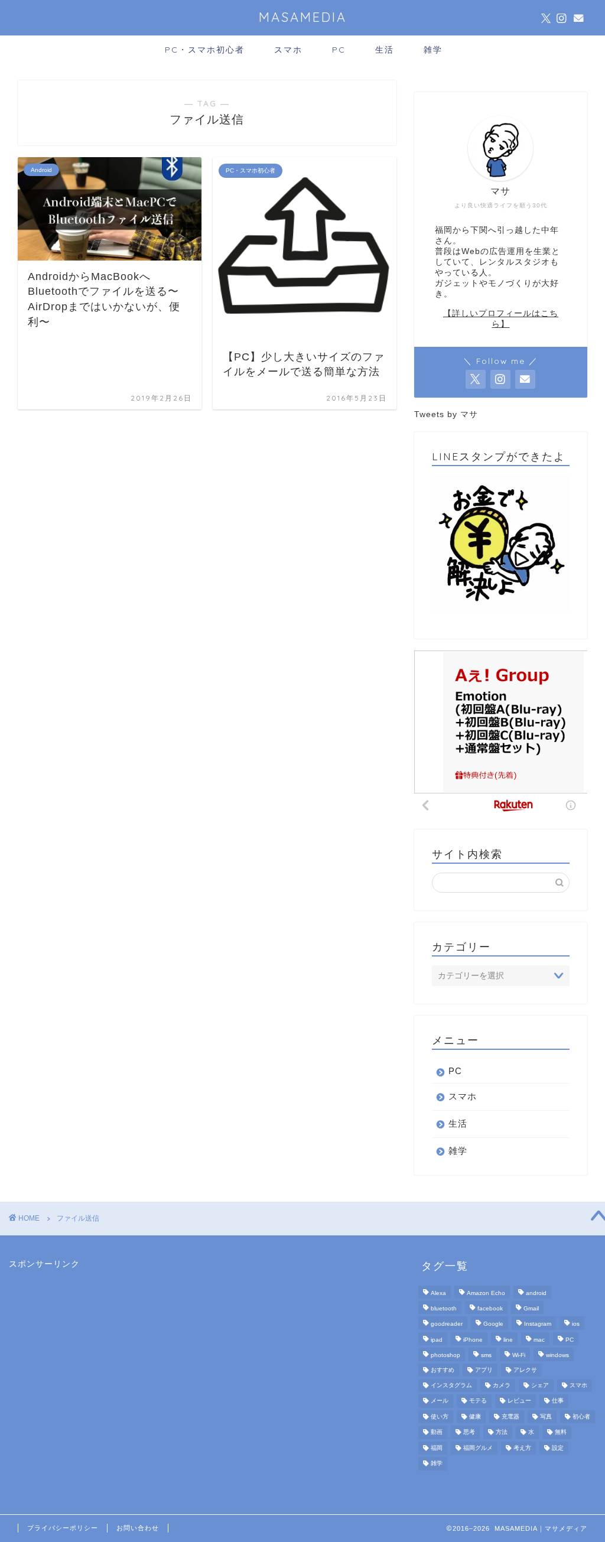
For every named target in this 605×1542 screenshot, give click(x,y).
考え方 (522, 1448)
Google (493, 1324)
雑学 (433, 49)
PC (339, 49)
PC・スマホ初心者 (205, 49)
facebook (490, 1308)
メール (439, 1401)
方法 (502, 1432)
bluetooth (444, 1308)
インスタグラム (451, 1385)
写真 (546, 1416)
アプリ (484, 1370)
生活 (384, 49)
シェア (540, 1385)
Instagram (537, 1324)
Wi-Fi (518, 1355)
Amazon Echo (486, 1293)
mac (539, 1339)
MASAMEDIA (303, 17)
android (536, 1293)
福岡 (437, 1448)
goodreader (447, 1324)
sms (486, 1355)
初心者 (581, 1416)
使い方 (439, 1416)
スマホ (288, 49)
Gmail (531, 1308)
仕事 (558, 1401)
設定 (558, 1448)
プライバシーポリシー (62, 1527)
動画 (437, 1432)
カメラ (501, 1385)
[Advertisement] (97, 1343)
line (508, 1339)
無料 (561, 1432)
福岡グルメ (478, 1448)
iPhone (473, 1339)
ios (576, 1324)
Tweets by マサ (446, 414)
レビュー (519, 1401)
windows (557, 1355)
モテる (478, 1401)
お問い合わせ (137, 1527)
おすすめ (442, 1370)
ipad (437, 1339)
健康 (475, 1416)
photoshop (445, 1355)
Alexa (438, 1293)
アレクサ (525, 1370)
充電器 (510, 1416)
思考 (469, 1432)
